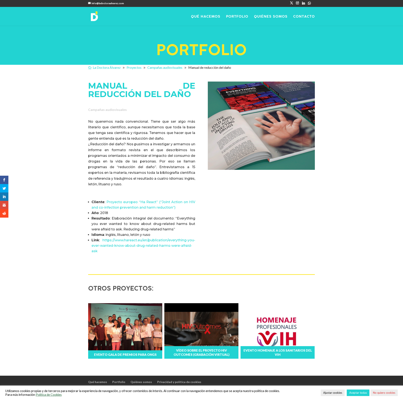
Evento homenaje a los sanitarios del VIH (277, 352)
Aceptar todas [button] (358, 392)
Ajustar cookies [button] (332, 392)
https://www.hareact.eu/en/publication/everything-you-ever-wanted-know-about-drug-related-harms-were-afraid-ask (143, 245)
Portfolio (237, 17)
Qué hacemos (205, 17)
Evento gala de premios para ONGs (125, 354)
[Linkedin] (303, 4)
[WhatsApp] (309, 4)
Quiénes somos (271, 17)
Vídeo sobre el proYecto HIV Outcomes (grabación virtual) (201, 352)
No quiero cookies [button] (384, 392)
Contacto (304, 17)
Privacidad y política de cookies (179, 382)
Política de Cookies (49, 394)
